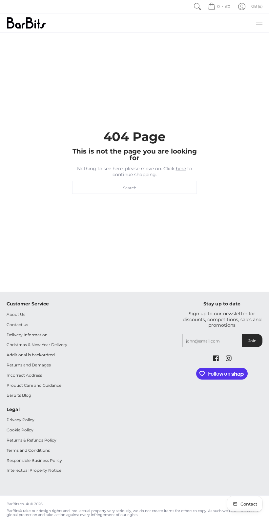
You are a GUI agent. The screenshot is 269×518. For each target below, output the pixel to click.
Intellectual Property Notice (34, 470)
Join (252, 340)
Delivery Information (27, 334)
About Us (16, 314)
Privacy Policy (20, 419)
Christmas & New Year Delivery (37, 344)
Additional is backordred (31, 354)
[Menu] (259, 22)
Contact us (17, 324)
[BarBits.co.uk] (26, 22)
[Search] (197, 6)
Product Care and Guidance (34, 385)
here (181, 169)
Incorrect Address (24, 375)
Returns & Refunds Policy (31, 440)
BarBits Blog (19, 395)
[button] (215, 358)
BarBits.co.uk (18, 504)
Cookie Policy (20, 429)
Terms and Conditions (28, 450)
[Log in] (241, 6)
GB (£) (257, 6)
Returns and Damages (29, 365)
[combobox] (134, 187)
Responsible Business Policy (34, 460)
